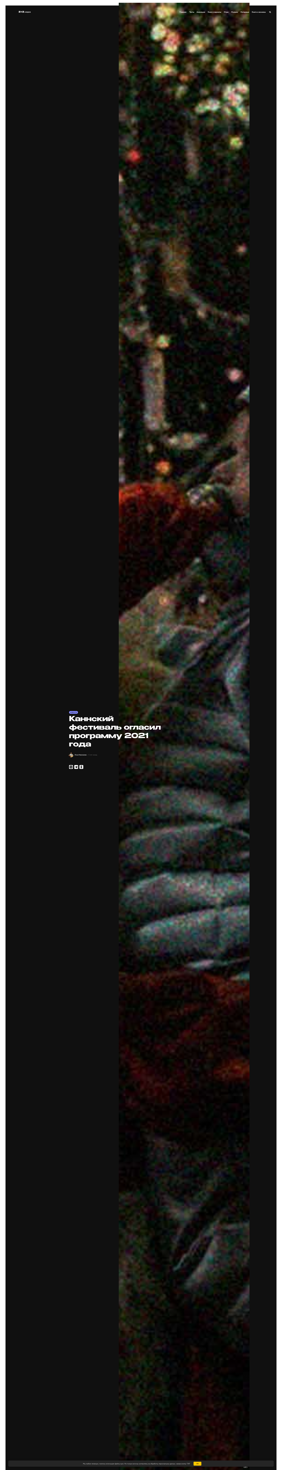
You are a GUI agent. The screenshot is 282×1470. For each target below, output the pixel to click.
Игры (226, 12)
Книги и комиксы (259, 12)
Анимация (201, 12)
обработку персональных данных (162, 1464)
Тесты (191, 12)
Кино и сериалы (214, 12)
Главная (183, 12)
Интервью (244, 12)
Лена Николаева (80, 755)
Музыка (234, 12)
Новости (73, 712)
